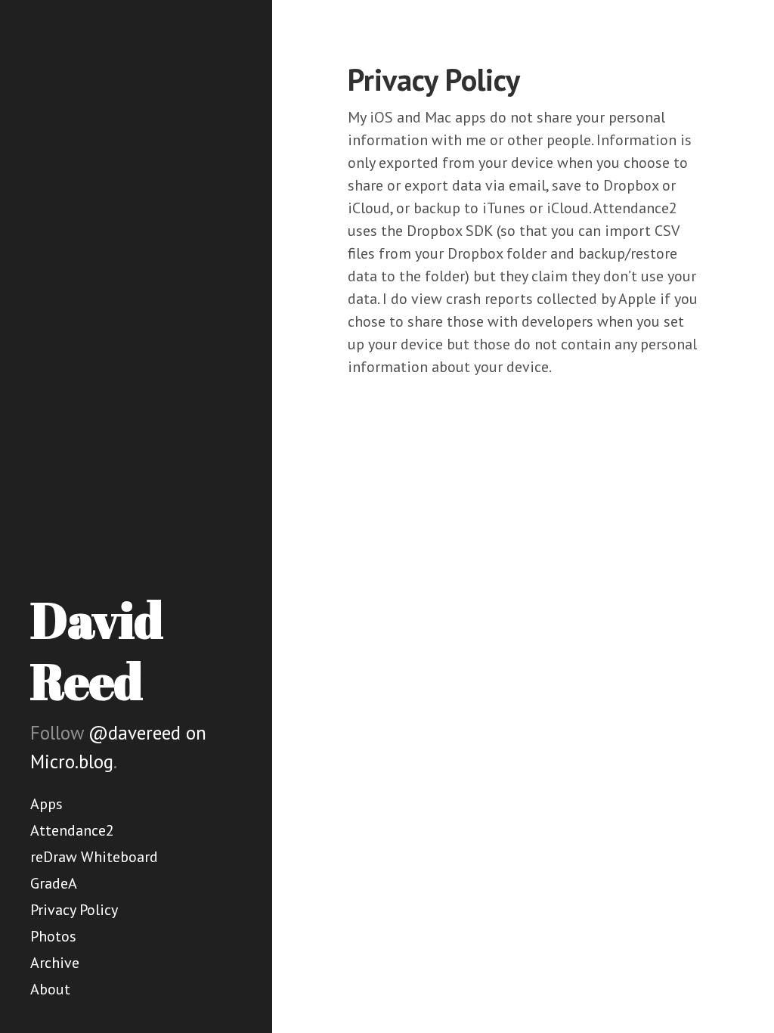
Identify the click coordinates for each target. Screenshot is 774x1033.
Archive (54, 963)
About (50, 989)
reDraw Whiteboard (94, 857)
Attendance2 (72, 830)
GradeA (53, 883)
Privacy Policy (74, 910)
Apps (46, 804)
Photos (53, 936)
